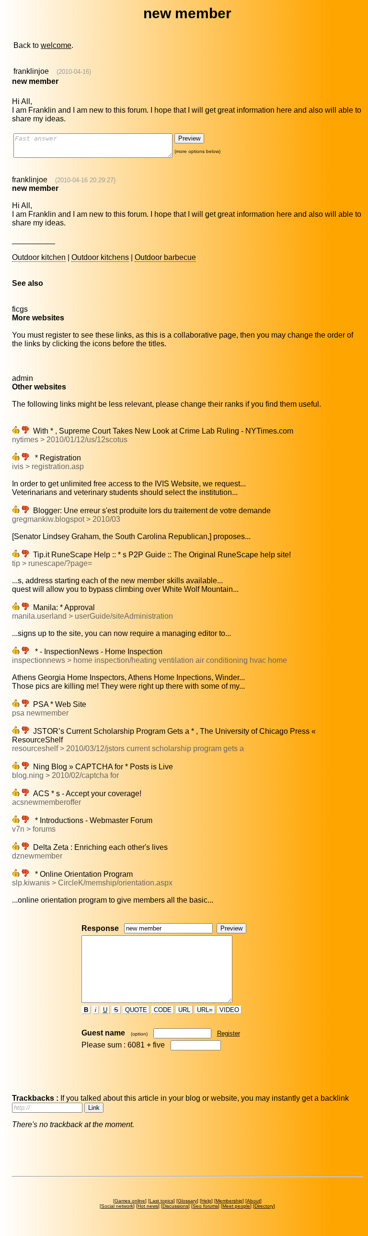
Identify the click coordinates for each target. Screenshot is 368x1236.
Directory (264, 1206)
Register (228, 1033)
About (253, 1200)
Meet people (236, 1206)
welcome (56, 45)
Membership (229, 1200)
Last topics (161, 1200)
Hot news (148, 1206)
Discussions (175, 1206)
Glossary (187, 1200)
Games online (130, 1200)
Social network (117, 1206)
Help (206, 1200)
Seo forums (205, 1206)
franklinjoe (31, 71)
